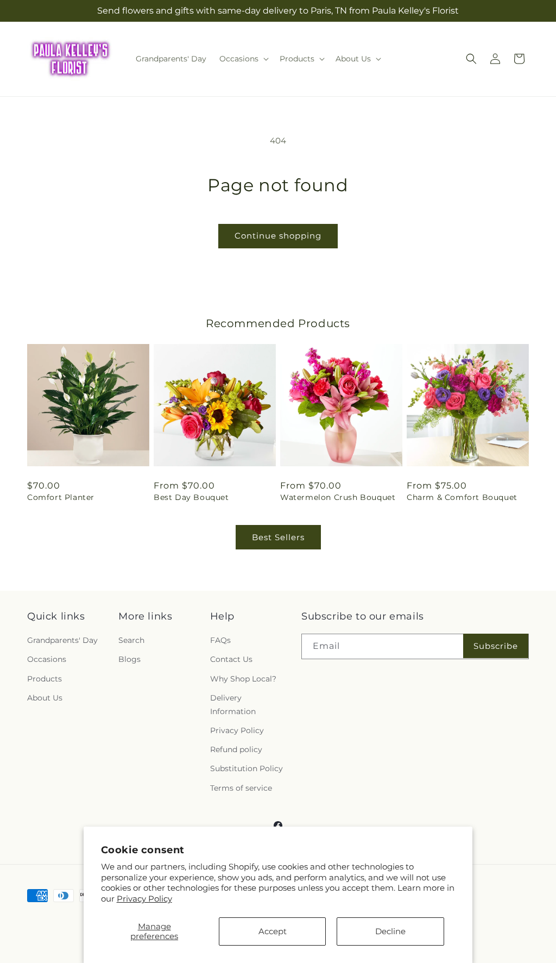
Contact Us (231, 659)
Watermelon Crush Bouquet (337, 497)
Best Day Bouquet (191, 497)
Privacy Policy (144, 898)
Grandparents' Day (62, 640)
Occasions (46, 659)
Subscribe (495, 646)
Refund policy (236, 749)
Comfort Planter (60, 497)
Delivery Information (233, 704)
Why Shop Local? (243, 679)
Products (44, 679)
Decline (390, 931)
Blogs (129, 659)
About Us (44, 698)
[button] (243, 58)
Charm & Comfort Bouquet (462, 497)
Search (131, 640)
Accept (272, 931)
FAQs (220, 640)
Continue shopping (278, 235)
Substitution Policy (246, 768)
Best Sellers (278, 537)
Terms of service (241, 788)
